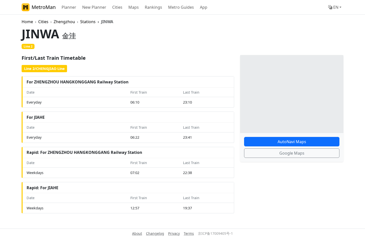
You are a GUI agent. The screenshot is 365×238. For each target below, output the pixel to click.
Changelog (155, 233)
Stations (88, 21)
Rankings (153, 7)
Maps (133, 7)
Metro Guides (181, 7)
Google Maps (291, 153)
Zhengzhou (64, 21)
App (203, 7)
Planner (69, 7)
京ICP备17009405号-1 (215, 233)
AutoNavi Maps (292, 141)
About (137, 233)
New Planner (94, 7)
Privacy (174, 233)
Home (27, 21)
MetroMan (44, 7)
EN (335, 7)
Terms (189, 233)
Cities (117, 7)
